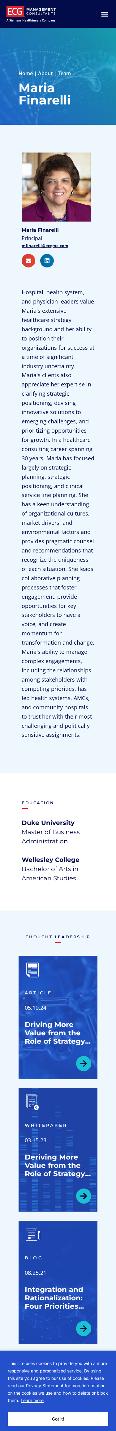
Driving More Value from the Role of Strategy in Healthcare (55, 1037)
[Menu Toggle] (104, 14)
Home (26, 73)
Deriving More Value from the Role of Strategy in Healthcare (55, 1169)
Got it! (58, 1418)
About (45, 73)
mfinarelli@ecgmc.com (45, 245)
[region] (58, 1391)
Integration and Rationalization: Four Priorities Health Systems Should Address (54, 1306)
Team (64, 73)
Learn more (32, 1400)
